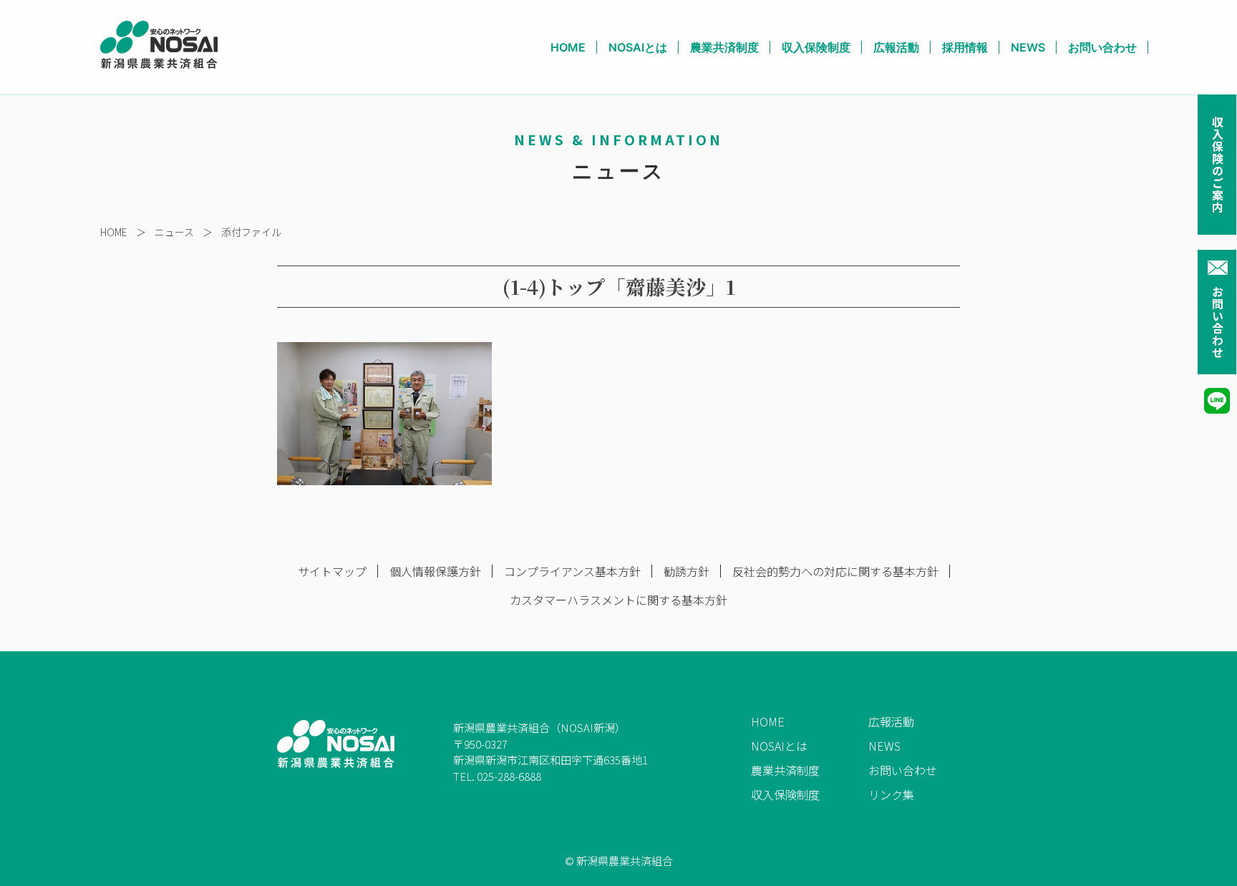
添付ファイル (251, 232)
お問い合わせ (1217, 322)
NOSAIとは (637, 47)
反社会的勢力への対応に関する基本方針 (835, 571)
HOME (568, 47)
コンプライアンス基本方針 (572, 571)
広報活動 (896, 47)
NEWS (1028, 47)
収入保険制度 (816, 47)
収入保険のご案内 (1217, 164)
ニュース (174, 232)
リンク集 (891, 794)
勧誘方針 (686, 571)
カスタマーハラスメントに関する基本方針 (618, 599)
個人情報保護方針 (435, 571)
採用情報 (965, 47)
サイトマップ (332, 571)
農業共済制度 (724, 47)
